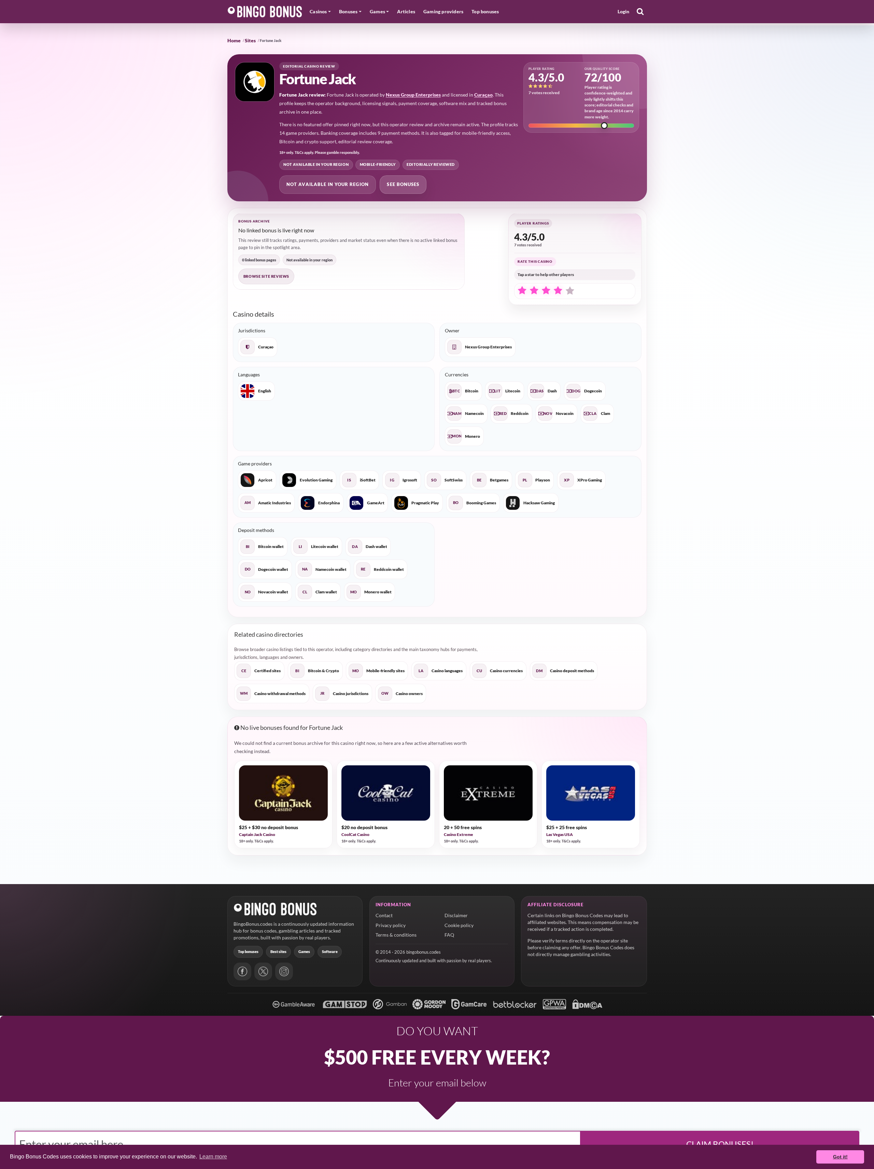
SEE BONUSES (403, 184)
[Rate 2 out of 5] (534, 290)
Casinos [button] (318, 11)
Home (234, 40)
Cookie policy (459, 925)
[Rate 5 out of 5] (570, 291)
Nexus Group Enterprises (413, 95)
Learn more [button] (213, 1156)
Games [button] (377, 11)
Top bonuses (485, 11)
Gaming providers (443, 11)
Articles (406, 11)
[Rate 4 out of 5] (558, 290)
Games (304, 951)
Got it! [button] (840, 1156)
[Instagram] (284, 971)
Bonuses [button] (348, 11)
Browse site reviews (266, 276)
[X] (263, 971)
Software (330, 951)
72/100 (602, 77)
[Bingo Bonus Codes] (264, 11)
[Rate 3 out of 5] (546, 290)
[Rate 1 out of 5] (522, 290)
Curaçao (483, 95)
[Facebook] (242, 971)
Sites (250, 40)
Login (624, 11)
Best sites (278, 951)
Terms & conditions (396, 935)
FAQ (449, 935)
